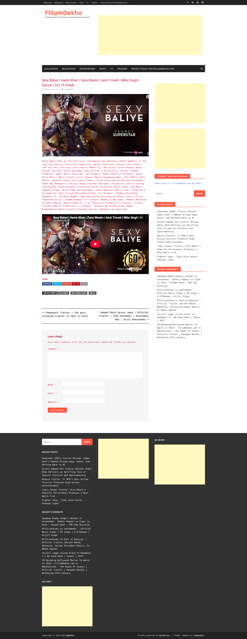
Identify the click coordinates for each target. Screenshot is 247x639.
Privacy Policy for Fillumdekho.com (113, 2)
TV (87, 2)
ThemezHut (199, 635)
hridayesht (69, 89)
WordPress (164, 635)
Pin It (76, 284)
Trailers (94, 2)
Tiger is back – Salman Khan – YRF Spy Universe (179, 282)
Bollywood (58, 2)
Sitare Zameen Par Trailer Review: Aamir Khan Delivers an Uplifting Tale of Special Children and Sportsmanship (67, 472)
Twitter (57, 284)
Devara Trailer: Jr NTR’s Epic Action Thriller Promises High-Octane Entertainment (176, 238)
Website (52, 402)
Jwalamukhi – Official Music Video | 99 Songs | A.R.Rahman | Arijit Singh (178, 293)
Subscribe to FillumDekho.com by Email (178, 183)
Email (83, 284)
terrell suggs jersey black (174, 314)
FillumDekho (63, 13)
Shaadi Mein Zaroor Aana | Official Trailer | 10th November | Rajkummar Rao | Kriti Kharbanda (124, 316)
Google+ (66, 284)
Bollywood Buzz (79, 293)
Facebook (47, 284)
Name (51, 384)
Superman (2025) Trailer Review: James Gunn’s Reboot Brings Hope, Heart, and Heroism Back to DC (177, 214)
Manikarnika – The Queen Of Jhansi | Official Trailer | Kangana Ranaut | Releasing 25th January (179, 334)
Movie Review (70, 2)
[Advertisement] (150, 35)
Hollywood (47, 2)
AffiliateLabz (165, 290)
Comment (53, 349)
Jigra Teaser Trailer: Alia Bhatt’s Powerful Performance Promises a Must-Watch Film (179, 249)
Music (81, 2)
